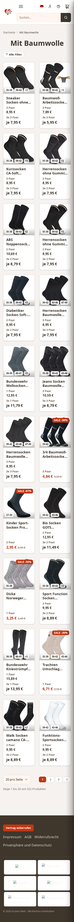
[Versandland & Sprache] (41, 6)
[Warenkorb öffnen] (67, 6)
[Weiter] (67, 779)
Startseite (9, 32)
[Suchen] (66, 17)
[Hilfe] (58, 6)
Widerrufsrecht (47, 837)
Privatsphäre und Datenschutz (27, 845)
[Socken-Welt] (8, 12)
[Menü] (21, 6)
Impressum (12, 837)
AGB (27, 837)
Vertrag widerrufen (18, 828)
